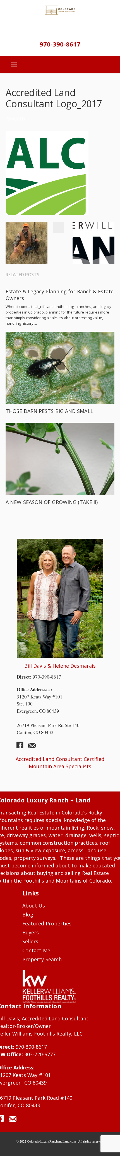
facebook (22, 747)
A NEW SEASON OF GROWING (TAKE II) (52, 502)
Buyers (30, 932)
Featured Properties (46, 923)
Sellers (30, 941)
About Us (15, 118)
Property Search (42, 959)
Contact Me (36, 950)
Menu (14, 64)
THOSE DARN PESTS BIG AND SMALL (49, 411)
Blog (27, 914)
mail (32, 747)
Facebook (58, 227)
